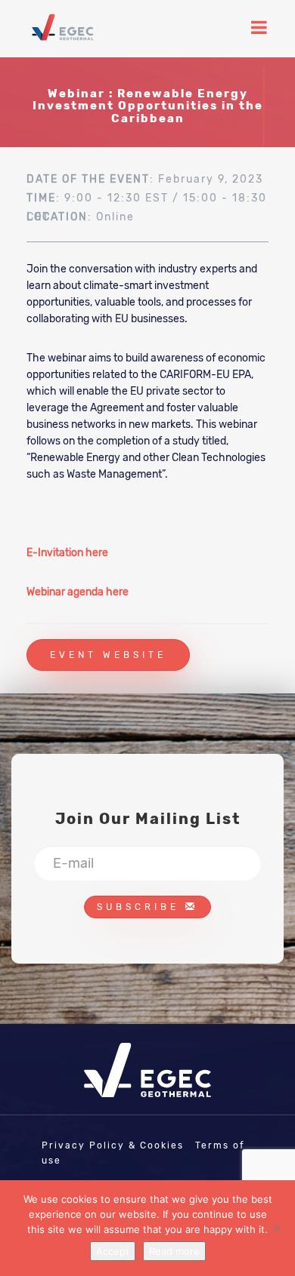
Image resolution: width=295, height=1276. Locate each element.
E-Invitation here (67, 552)
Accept (112, 1251)
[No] (276, 1228)
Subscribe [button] (141, 907)
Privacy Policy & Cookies (113, 1145)
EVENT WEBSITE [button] (108, 655)
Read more (174, 1251)
